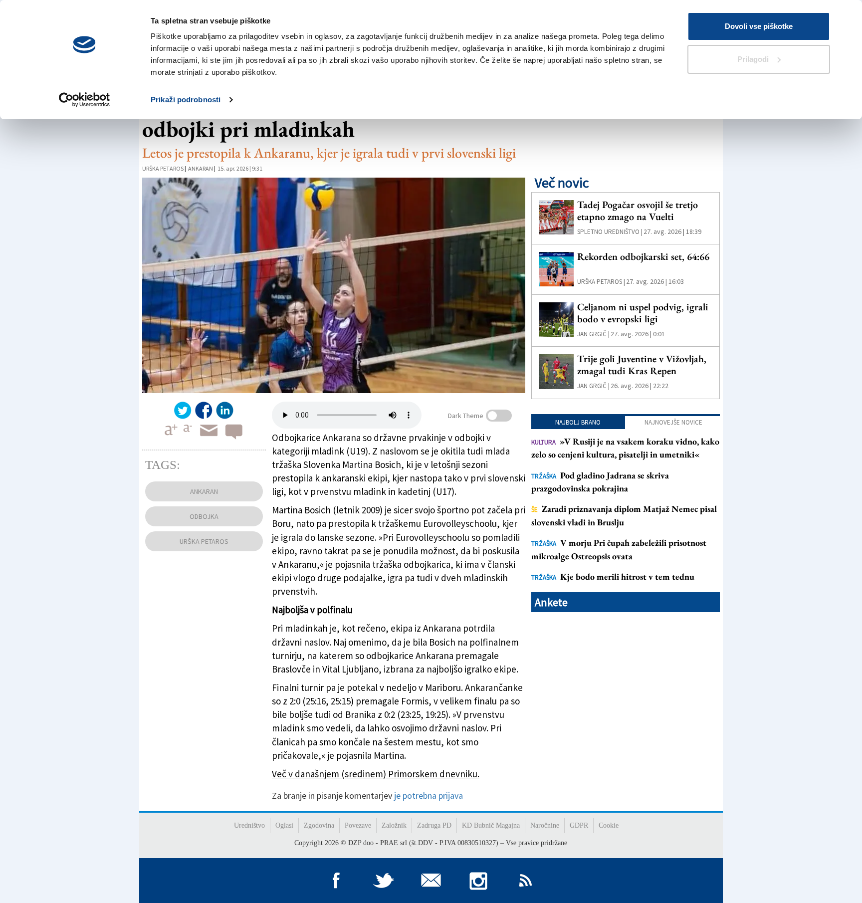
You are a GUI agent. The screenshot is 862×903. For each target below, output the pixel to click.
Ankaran (200, 168)
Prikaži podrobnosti (185, 99)
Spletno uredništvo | (610, 231)
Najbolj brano (578, 422)
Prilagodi (753, 59)
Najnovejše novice (673, 422)
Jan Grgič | (593, 334)
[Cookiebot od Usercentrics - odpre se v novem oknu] (84, 99)
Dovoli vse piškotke (759, 26)
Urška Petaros (163, 168)
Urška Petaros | (601, 281)
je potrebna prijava (428, 795)
